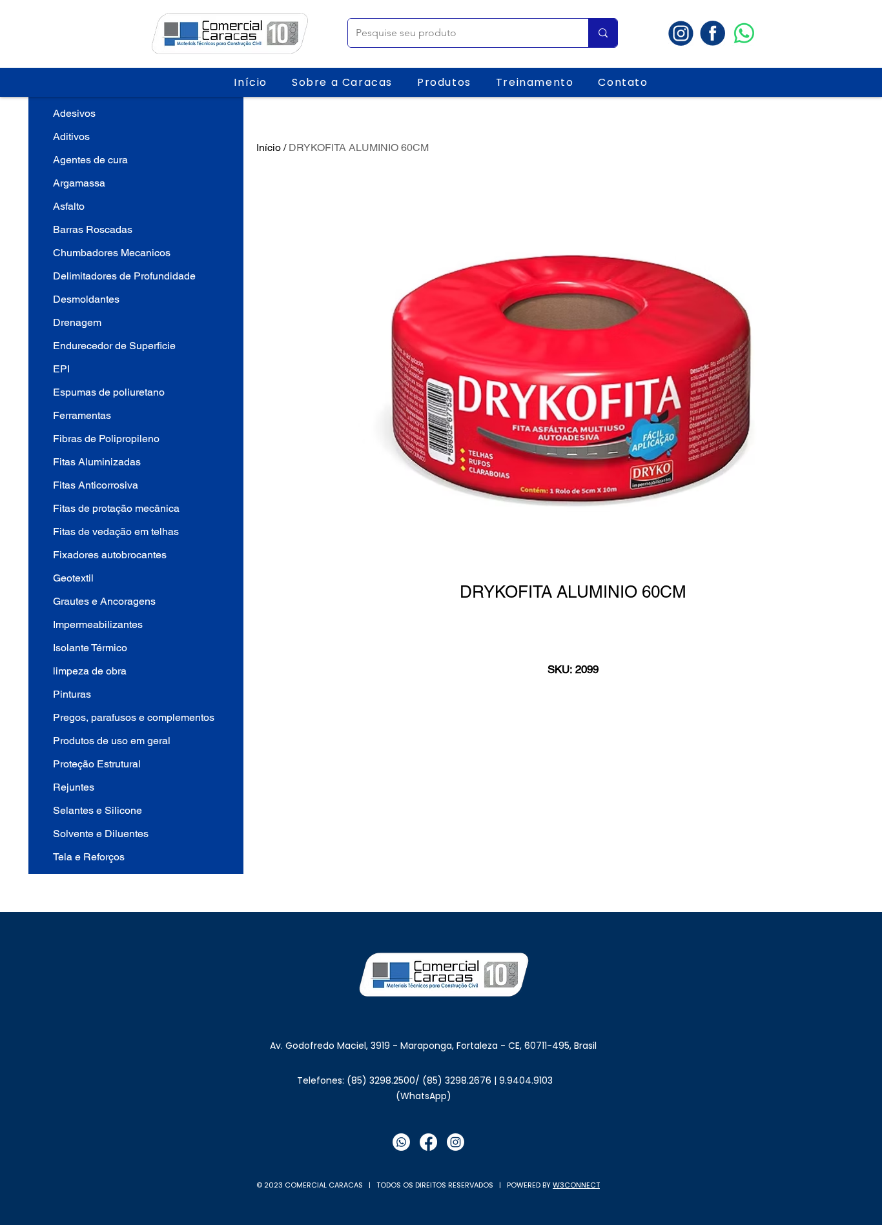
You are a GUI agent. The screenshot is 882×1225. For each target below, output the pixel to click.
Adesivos (74, 113)
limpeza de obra (90, 671)
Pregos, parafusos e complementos (133, 717)
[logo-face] (712, 33)
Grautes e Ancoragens (104, 601)
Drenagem (77, 322)
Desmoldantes (86, 299)
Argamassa (79, 183)
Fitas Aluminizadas (97, 462)
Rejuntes (73, 787)
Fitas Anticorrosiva (95, 485)
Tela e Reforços (89, 857)
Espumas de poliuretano (109, 392)
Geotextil (73, 578)
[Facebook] (428, 1142)
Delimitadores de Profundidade (124, 276)
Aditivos (71, 136)
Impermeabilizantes (98, 624)
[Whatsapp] (744, 33)
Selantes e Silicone (97, 810)
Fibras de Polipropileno (106, 438)
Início (268, 147)
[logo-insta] (680, 33)
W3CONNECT (576, 1185)
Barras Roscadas (92, 229)
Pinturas (72, 694)
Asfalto (69, 206)
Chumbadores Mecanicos (111, 253)
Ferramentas (82, 415)
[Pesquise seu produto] (602, 33)
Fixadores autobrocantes (110, 555)
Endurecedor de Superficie (114, 345)
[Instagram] (455, 1142)
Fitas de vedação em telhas (116, 531)
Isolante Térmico (90, 648)
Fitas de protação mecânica (116, 508)
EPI (61, 369)
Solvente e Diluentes (101, 833)
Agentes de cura (90, 160)
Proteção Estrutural (97, 764)
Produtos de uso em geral (111, 740)
